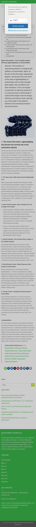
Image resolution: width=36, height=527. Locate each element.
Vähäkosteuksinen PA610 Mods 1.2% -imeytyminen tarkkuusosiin (17, 402)
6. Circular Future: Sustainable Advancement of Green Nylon (19, 53)
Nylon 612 (4, 478)
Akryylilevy (4, 481)
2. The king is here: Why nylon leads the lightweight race (18, 38)
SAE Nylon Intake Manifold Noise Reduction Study (18, 353)
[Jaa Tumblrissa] (27, 368)
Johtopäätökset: (10, 56)
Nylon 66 (4, 472)
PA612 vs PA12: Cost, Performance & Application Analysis (16, 408)
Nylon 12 (4, 466)
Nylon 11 (4, 463)
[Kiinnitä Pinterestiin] (18, 368)
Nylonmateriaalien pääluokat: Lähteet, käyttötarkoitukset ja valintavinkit (13, 396)
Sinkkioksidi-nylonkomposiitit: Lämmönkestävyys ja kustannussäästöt (17, 413)
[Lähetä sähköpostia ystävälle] (14, 368)
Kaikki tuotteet (5, 460)
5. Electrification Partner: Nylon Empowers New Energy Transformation (17, 49)
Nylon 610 (4, 475)
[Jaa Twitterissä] (11, 368)
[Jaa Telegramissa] (30, 368)
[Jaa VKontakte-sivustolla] (21, 368)
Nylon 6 (3, 469)
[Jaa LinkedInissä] (24, 368)
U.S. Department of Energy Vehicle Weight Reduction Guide (16, 348)
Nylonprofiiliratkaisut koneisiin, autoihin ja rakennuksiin (14, 419)
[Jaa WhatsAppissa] (5, 368)
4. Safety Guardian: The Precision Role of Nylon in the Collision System (19, 45)
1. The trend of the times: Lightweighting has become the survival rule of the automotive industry (19, 34)
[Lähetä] (33, 385)
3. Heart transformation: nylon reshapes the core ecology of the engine (18, 42)
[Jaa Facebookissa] (8, 368)
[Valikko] (2, 6)
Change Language (18, 26)
